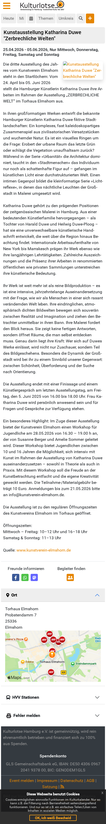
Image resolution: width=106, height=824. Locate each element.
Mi (21, 18)
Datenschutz (71, 780)
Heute (8, 18)
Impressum (47, 780)
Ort (14, 595)
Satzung (49, 786)
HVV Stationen (25, 697)
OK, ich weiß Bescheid (53, 818)
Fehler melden (26, 715)
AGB (90, 780)
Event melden (22, 780)
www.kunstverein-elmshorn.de (43, 550)
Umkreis (66, 18)
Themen (45, 18)
